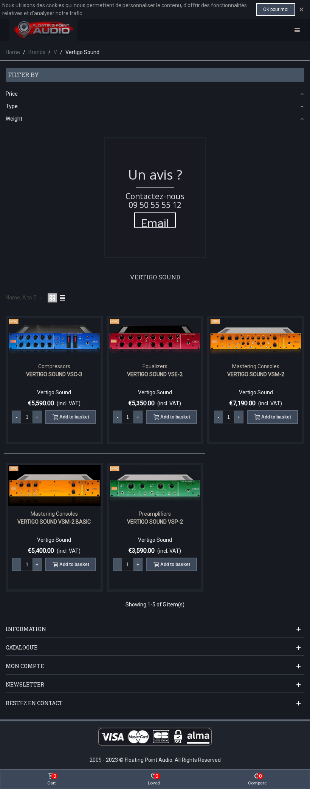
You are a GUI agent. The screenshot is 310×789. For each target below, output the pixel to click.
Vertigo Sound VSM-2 (255, 374)
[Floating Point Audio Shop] (43, 30)
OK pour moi (275, 9)
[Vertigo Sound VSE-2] (155, 338)
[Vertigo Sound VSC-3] (54, 338)
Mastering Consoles (255, 366)
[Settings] (297, 30)
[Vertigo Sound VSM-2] (255, 338)
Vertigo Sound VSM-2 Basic (54, 522)
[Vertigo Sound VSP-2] (155, 485)
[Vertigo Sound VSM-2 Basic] (54, 485)
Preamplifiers (155, 514)
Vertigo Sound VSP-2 (155, 522)
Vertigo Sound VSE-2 (155, 374)
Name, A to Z (22, 298)
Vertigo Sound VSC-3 (54, 374)
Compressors (54, 366)
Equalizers (155, 366)
